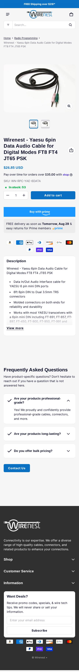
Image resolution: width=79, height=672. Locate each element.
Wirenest (40, 657)
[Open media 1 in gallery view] (33, 124)
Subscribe (39, 630)
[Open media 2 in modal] (39, 88)
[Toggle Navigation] (8, 14)
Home (7, 38)
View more (15, 328)
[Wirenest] (39, 14)
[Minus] (8, 195)
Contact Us (17, 468)
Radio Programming (25, 38)
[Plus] (24, 195)
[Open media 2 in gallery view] (45, 124)
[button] (39, 25)
